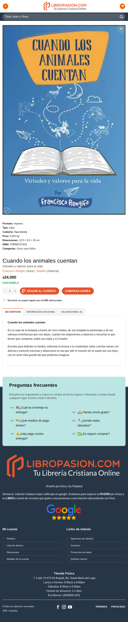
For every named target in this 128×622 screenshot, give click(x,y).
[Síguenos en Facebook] (58, 607)
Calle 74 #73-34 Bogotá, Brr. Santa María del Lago (66, 578)
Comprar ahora (77, 291)
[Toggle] (12, 408)
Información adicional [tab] (40, 312)
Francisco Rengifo (13, 271)
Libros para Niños (26, 248)
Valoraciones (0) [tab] (71, 312)
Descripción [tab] (13, 312)
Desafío (41, 271)
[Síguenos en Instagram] (64, 607)
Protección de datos (81, 552)
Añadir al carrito (41, 291)
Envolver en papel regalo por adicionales (34, 300)
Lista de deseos (15, 545)
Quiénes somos (79, 559)
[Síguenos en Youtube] (70, 607)
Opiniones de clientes (82, 538)
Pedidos (11, 538)
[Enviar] (121, 16)
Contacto (75, 545)
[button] (5, 6)
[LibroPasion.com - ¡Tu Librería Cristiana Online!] (65, 6)
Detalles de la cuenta (18, 559)
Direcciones (13, 552)
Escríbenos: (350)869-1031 (64, 595)
